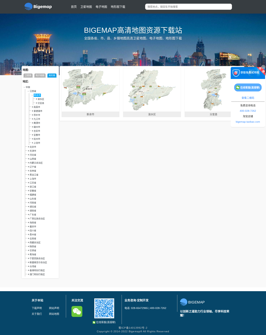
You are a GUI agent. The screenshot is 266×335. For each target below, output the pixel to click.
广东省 (33, 214)
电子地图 (101, 6)
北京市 (33, 147)
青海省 (33, 254)
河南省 (33, 203)
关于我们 (37, 313)
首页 (74, 6)
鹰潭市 (37, 123)
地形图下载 (118, 6)
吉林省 (33, 171)
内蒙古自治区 (36, 163)
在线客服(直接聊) (105, 322)
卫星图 (28, 75)
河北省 (33, 155)
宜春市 (37, 135)
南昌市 (37, 107)
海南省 (33, 222)
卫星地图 (86, 6)
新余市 (37, 95)
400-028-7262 (248, 110)
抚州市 (37, 139)
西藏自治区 (35, 242)
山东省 (33, 199)
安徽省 (33, 191)
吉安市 (37, 131)
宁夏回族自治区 (37, 258)
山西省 (33, 159)
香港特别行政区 (37, 270)
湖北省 (33, 207)
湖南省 (33, 211)
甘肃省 (33, 250)
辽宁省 (33, 167)
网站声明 (54, 308)
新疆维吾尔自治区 (38, 262)
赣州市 (37, 127)
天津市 (33, 151)
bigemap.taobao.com (248, 121)
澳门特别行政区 (37, 274)
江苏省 (33, 183)
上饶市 (37, 143)
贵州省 (33, 234)
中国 (28, 87)
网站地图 (54, 313)
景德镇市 (38, 111)
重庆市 (33, 226)
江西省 (33, 91)
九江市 (37, 119)
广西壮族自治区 (37, 218)
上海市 (33, 179)
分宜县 (41, 103)
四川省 (33, 230)
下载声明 (37, 308)
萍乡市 (37, 115)
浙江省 (33, 187)
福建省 (33, 195)
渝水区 (41, 99)
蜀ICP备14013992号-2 (133, 327)
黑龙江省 (34, 175)
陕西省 (33, 246)
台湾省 (33, 266)
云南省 (33, 238)
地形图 (52, 75)
